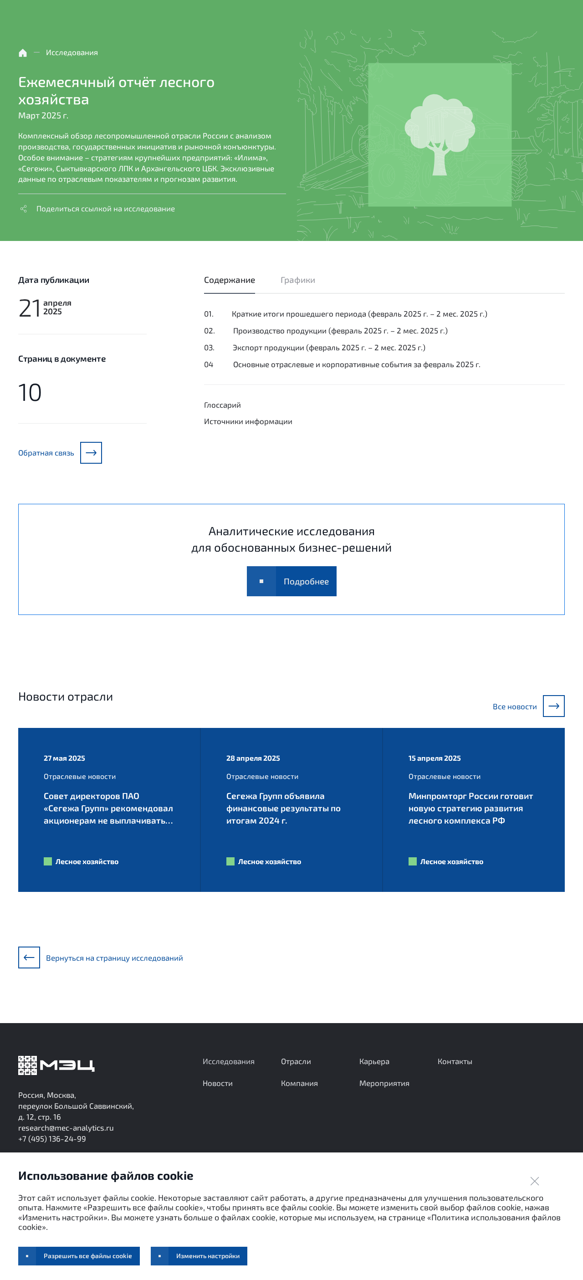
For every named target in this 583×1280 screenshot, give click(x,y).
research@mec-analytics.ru (66, 1127)
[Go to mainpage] (56, 1065)
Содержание (229, 279)
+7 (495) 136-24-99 (52, 1138)
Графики (298, 279)
